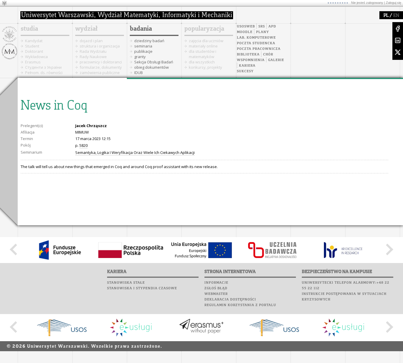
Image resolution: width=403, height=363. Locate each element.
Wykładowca (36, 56)
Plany (262, 32)
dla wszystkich (202, 62)
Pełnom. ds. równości (44, 72)
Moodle (245, 32)
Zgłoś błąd (215, 288)
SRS (261, 26)
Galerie (276, 60)
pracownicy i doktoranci (101, 62)
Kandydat (33, 40)
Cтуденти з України (43, 67)
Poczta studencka (256, 43)
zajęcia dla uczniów (206, 40)
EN (396, 15)
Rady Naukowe (93, 56)
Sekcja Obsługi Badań (153, 62)
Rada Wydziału (93, 51)
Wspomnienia (251, 60)
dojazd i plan (91, 40)
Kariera (247, 66)
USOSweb (246, 26)
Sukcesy (245, 71)
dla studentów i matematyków (202, 54)
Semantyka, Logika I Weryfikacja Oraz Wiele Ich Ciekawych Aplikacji (135, 152)
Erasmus (33, 62)
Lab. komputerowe (256, 38)
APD (272, 26)
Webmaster (216, 294)
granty (140, 56)
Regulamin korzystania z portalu (240, 305)
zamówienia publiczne (100, 72)
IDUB (138, 72)
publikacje (143, 51)
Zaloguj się (393, 2)
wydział (86, 28)
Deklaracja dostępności (230, 299)
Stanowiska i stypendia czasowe (142, 288)
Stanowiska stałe (126, 283)
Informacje (216, 283)
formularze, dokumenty (101, 67)
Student (32, 46)
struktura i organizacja (100, 46)
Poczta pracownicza (259, 49)
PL (386, 15)
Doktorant (34, 51)
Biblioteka (248, 54)
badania (141, 28)
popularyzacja (204, 28)
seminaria (143, 46)
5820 (83, 145)
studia (29, 28)
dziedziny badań (149, 40)
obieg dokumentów (151, 67)
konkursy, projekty (205, 67)
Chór (268, 54)
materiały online (203, 46)
